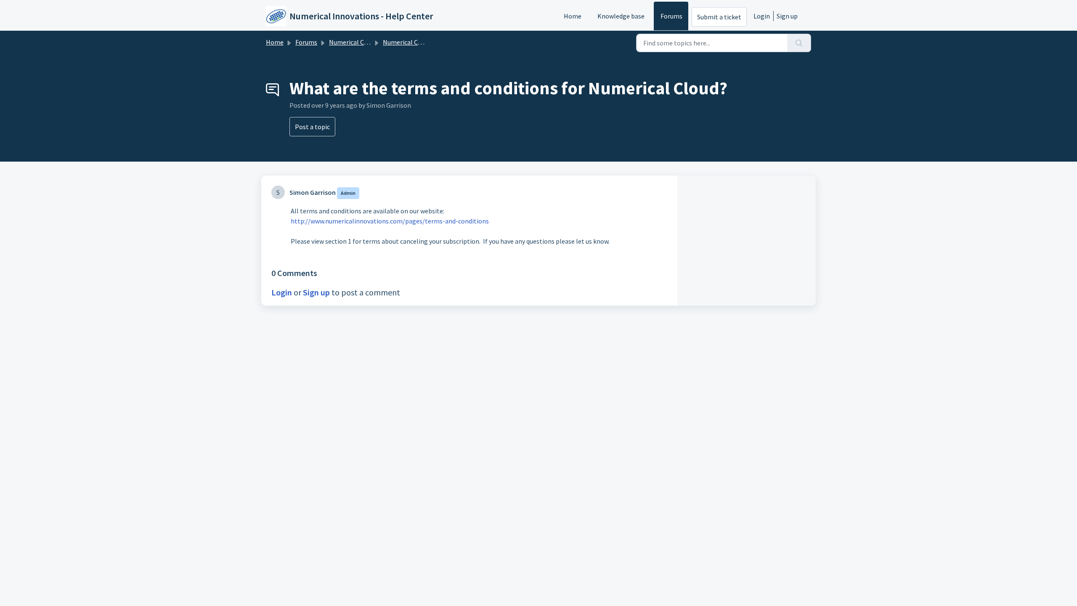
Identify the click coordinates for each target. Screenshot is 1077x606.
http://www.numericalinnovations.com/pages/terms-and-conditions (390, 221)
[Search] (799, 43)
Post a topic (312, 126)
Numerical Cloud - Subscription (373, 42)
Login (761, 16)
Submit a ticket (719, 17)
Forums (671, 16)
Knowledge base (621, 16)
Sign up (787, 16)
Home (572, 16)
